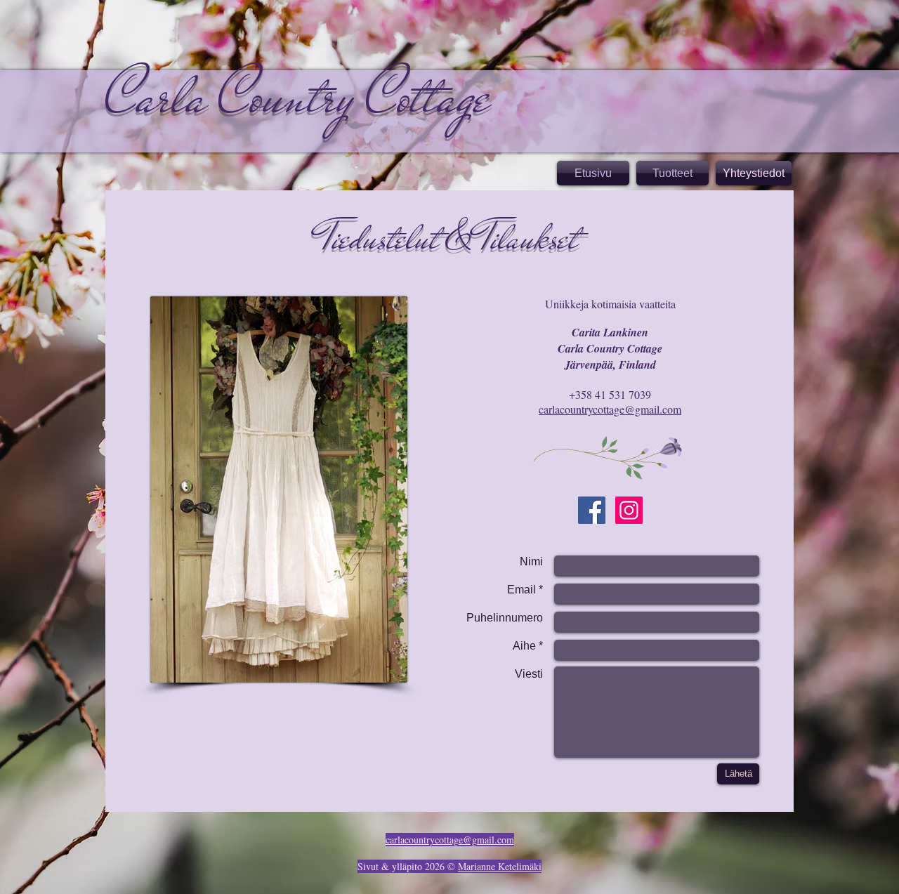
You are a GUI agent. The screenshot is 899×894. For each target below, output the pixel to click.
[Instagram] (629, 510)
